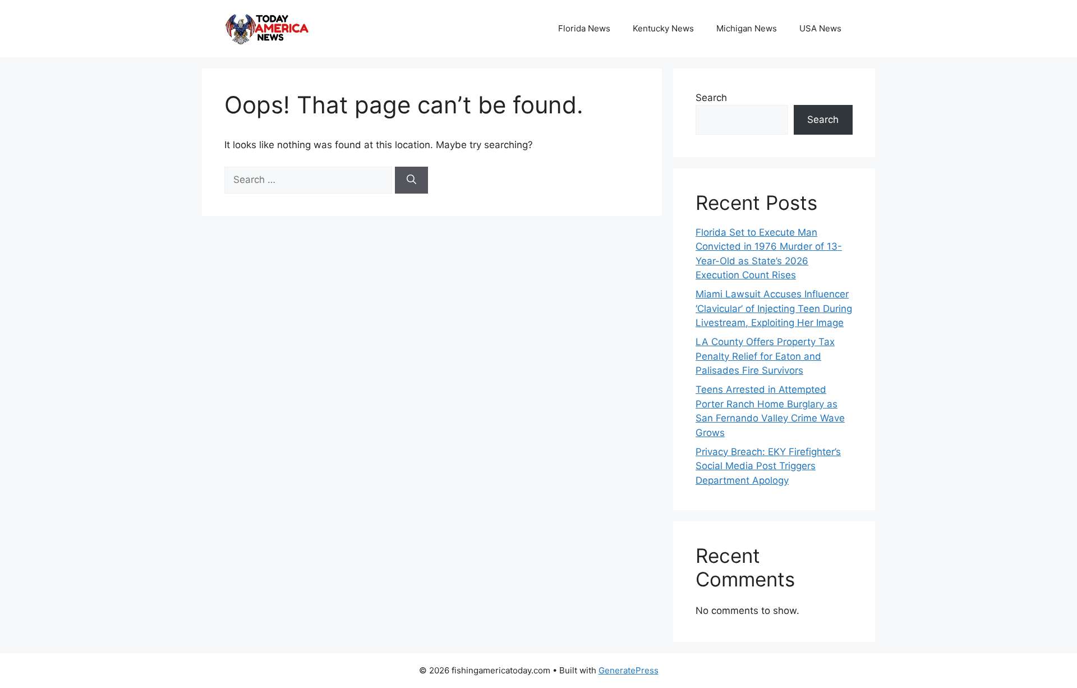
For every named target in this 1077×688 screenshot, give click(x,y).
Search (711, 97)
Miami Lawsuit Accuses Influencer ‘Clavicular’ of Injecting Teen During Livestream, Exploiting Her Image (774, 308)
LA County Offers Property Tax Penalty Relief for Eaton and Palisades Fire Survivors (765, 356)
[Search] (411, 180)
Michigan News (746, 28)
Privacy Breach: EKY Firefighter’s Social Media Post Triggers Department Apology (768, 466)
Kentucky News (663, 28)
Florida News (584, 28)
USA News (820, 28)
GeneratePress (629, 670)
